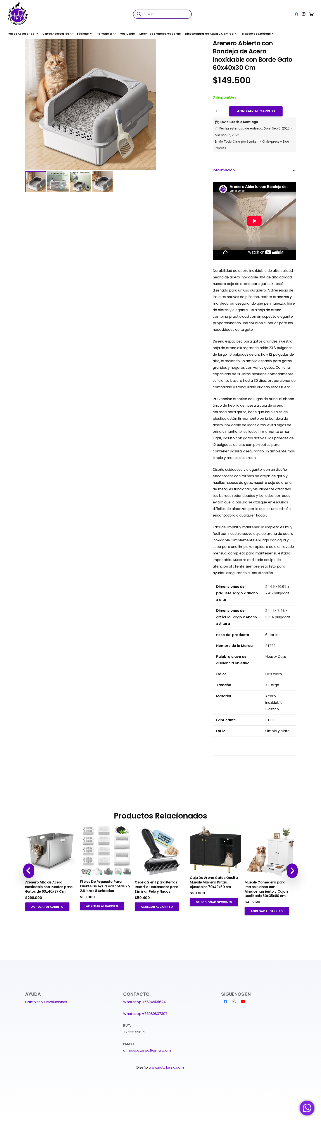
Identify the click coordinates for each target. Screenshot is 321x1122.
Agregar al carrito (256, 111)
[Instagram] (303, 14)
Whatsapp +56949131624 (144, 1001)
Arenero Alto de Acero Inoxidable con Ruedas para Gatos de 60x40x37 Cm (48, 887)
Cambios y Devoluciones (46, 1001)
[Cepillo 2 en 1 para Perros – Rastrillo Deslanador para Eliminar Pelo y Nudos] (160, 851)
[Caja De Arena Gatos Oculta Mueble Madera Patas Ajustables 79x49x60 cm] (215, 849)
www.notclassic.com (167, 1067)
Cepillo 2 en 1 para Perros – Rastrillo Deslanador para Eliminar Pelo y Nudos (157, 887)
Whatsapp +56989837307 (145, 1013)
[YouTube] (243, 1001)
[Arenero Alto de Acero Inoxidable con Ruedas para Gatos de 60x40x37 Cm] (50, 851)
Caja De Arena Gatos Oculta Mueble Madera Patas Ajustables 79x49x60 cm (214, 882)
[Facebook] (296, 14)
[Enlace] (18, 14)
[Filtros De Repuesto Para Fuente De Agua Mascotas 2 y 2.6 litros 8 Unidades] (105, 851)
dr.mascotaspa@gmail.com (147, 1050)
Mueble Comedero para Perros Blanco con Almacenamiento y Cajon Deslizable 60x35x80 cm (266, 889)
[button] (195, 46)
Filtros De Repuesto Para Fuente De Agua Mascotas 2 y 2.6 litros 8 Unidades (105, 886)
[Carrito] (311, 14)
